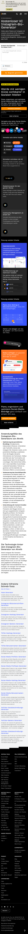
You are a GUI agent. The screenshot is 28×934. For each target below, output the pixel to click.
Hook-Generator (7, 592)
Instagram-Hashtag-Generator (12, 614)
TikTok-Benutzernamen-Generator (13, 646)
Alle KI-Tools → (5, 589)
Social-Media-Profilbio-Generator (13, 657)
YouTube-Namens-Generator (11, 720)
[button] (17, 14)
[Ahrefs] (4, 14)
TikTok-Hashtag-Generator (11, 633)
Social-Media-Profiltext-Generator (13, 666)
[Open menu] (25, 14)
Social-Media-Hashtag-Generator (13, 680)
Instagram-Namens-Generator (12, 624)
